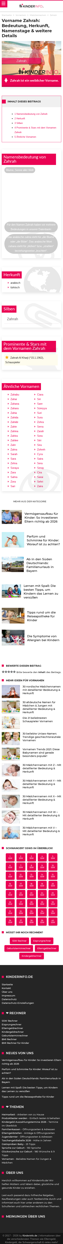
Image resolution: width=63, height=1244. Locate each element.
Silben (19, 123)
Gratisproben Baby (12, 1144)
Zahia (13, 412)
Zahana (14, 403)
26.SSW (10, 903)
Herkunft (20, 118)
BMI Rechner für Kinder (15, 1043)
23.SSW (32, 894)
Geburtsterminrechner (19, 948)
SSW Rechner (19, 940)
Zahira (14, 435)
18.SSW (32, 885)
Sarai (40, 476)
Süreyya (42, 408)
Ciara (40, 394)
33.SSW (32, 912)
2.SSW (21, 857)
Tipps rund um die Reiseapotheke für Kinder (28, 1096)
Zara (13, 472)
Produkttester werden (14, 1118)
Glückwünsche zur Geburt (17, 1151)
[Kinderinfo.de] (32, 6)
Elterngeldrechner (46, 948)
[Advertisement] (31, 198)
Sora (40, 435)
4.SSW (42, 857)
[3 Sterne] (8, 671)
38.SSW (32, 921)
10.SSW (53, 866)
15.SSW (53, 876)
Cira (39, 472)
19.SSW (42, 885)
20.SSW (53, 885)
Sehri (40, 481)
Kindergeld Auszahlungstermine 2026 (24, 1121)
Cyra (40, 454)
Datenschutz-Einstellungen (18, 1003)
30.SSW (53, 903)
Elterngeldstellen (12, 1133)
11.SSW (10, 876)
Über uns (7, 991)
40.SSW (53, 921)
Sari (12, 486)
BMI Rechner (9, 1039)
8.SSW (32, 866)
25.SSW (53, 894)
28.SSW (32, 903)
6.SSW (10, 866)
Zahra (13, 449)
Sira (39, 444)
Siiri (39, 440)
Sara (13, 458)
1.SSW (10, 857)
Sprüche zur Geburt (13, 1147)
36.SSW (10, 921)
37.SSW (21, 921)
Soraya (14, 467)
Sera (40, 463)
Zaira (40, 486)
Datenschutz (9, 999)
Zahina (14, 431)
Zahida (14, 417)
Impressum (8, 995)
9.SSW (42, 866)
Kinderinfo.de (30, 1235)
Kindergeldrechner (31, 956)
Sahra (13, 476)
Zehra (13, 463)
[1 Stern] (3, 671)
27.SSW (21, 903)
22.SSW (21, 894)
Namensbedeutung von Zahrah (31, 114)
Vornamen (8, 1158)
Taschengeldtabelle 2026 (16, 1140)
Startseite (7, 984)
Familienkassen (11, 1129)
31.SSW (10, 912)
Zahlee (14, 440)
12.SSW (21, 876)
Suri (39, 412)
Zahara (14, 408)
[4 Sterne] (11, 671)
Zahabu (14, 394)
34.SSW (42, 912)
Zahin (13, 426)
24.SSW (42, 894)
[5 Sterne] (14, 671)
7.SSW (21, 866)
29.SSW (42, 903)
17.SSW (21, 885)
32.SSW (21, 912)
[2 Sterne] (6, 671)
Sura (40, 417)
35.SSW (53, 912)
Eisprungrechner (42, 940)
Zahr (13, 444)
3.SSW (32, 857)
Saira (40, 458)
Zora (13, 481)
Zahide (14, 421)
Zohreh (41, 449)
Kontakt (6, 988)
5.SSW (53, 857)
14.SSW (42, 876)
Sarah (13, 454)
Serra (40, 426)
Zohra (40, 421)
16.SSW (10, 885)
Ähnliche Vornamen (25, 137)
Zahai (13, 399)
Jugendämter (10, 1136)
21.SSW (10, 894)
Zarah (40, 431)
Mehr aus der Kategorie (30, 501)
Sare (40, 403)
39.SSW (42, 921)
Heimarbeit (8, 1114)
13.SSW (32, 876)
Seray (40, 467)
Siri (39, 399)
